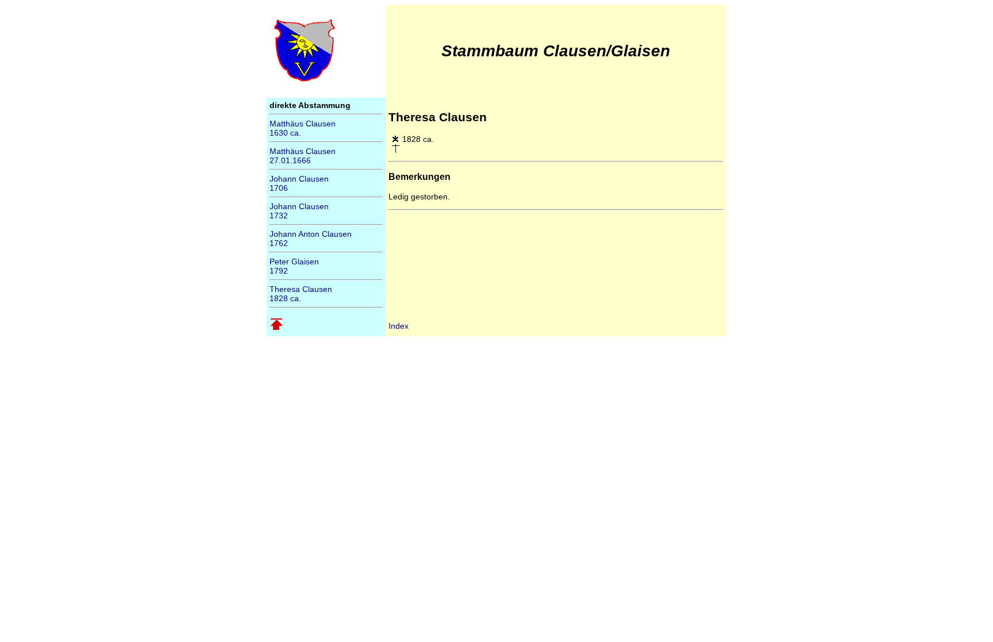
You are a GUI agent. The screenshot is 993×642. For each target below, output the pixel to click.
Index (398, 325)
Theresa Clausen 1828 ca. (301, 294)
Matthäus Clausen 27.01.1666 (303, 156)
